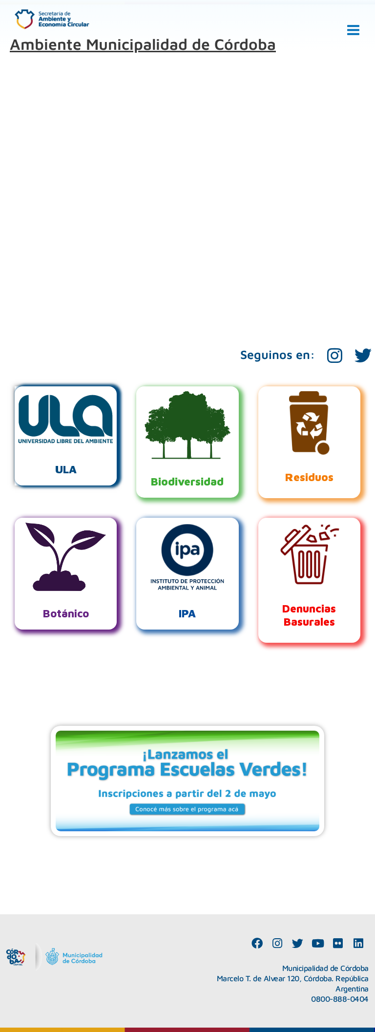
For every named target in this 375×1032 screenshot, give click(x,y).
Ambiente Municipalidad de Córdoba (143, 44)
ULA (66, 469)
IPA (187, 613)
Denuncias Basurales (309, 615)
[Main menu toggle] (353, 30)
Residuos (309, 477)
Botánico (65, 613)
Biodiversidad (187, 481)
